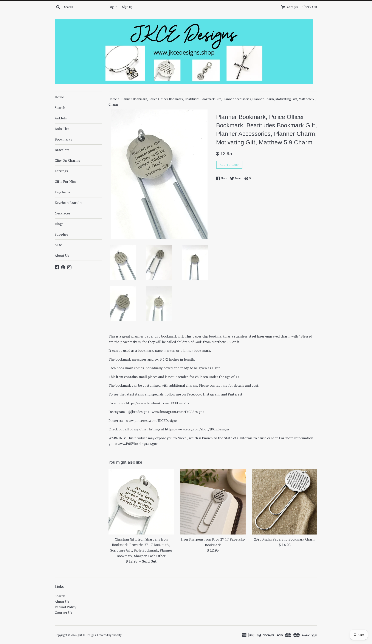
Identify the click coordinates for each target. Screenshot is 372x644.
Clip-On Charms (67, 160)
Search (60, 107)
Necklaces (62, 213)
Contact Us (63, 612)
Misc (58, 244)
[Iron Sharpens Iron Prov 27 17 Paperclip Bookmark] (212, 502)
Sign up (127, 7)
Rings (59, 223)
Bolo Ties (62, 128)
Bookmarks (63, 139)
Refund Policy (65, 607)
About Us (62, 255)
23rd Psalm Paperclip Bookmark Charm (284, 539)
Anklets (61, 118)
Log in (112, 7)
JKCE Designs (87, 635)
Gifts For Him (65, 181)
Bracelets (62, 149)
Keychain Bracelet (69, 202)
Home (59, 97)
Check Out (309, 7)
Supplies (61, 234)
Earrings (61, 171)
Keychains (62, 192)
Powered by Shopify (109, 635)
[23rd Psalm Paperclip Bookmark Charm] (284, 502)
